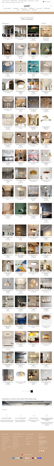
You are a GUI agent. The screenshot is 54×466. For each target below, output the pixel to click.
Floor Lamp (47, 8)
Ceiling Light (23, 8)
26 (28, 391)
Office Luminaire (30, 17)
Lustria (21, 17)
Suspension (31, 8)
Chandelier (15, 8)
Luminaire (25, 17)
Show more (4, 409)
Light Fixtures (7, 8)
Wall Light (39, 8)
